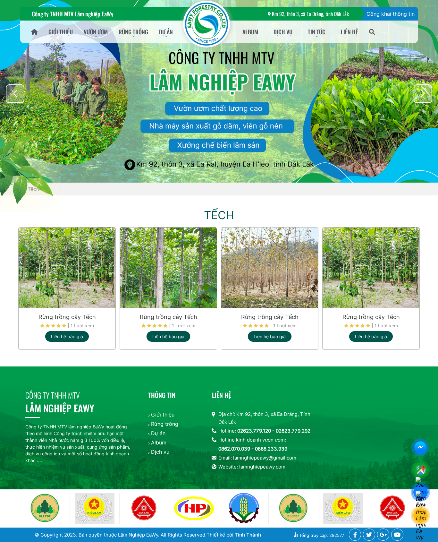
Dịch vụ (283, 32)
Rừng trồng (133, 32)
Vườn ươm (96, 32)
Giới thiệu (60, 32)
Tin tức (316, 32)
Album (250, 32)
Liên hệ (349, 32)
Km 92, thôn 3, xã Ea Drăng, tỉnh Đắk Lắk (310, 14)
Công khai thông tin (390, 14)
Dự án (166, 32)
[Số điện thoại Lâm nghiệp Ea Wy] (421, 516)
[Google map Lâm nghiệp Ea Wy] (421, 470)
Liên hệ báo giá (67, 336)
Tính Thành (248, 535)
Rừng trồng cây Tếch (67, 317)
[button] (423, 93)
